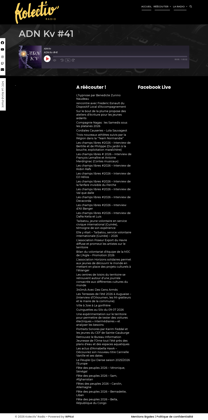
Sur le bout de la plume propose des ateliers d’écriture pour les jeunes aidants (101, 114)
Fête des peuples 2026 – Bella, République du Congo (97, 401)
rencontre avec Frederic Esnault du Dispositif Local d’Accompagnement (101, 105)
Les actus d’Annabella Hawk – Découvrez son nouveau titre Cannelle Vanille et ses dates (102, 352)
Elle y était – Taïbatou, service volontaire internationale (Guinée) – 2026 (103, 234)
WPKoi (69, 416)
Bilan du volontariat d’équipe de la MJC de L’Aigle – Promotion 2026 (103, 253)
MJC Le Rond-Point (2, 94)
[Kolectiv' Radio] (37, 12)
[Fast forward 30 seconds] (75, 60)
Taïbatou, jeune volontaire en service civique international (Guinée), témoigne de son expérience (101, 224)
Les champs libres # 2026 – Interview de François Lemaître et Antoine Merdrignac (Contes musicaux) (103, 158)
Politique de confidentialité (174, 416)
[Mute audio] (56, 60)
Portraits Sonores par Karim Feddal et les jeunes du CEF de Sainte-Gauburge (102, 330)
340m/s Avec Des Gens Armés (97, 289)
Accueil (146, 6)
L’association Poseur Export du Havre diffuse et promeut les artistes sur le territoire (101, 244)
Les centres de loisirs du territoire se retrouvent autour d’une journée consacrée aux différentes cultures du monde (102, 280)
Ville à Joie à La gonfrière (93, 305)
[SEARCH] (190, 6)
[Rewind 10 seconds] (62, 60)
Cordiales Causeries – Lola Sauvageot (101, 130)
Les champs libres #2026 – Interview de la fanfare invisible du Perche (103, 183)
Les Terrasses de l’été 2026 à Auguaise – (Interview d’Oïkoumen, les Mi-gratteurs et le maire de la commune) (103, 297)
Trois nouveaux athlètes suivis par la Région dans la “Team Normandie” (101, 136)
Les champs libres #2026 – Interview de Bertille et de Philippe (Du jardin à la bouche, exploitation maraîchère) (103, 146)
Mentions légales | (143, 416)
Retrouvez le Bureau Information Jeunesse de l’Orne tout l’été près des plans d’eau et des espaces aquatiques (102, 340)
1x (68, 60)
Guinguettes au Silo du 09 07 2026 (100, 309)
